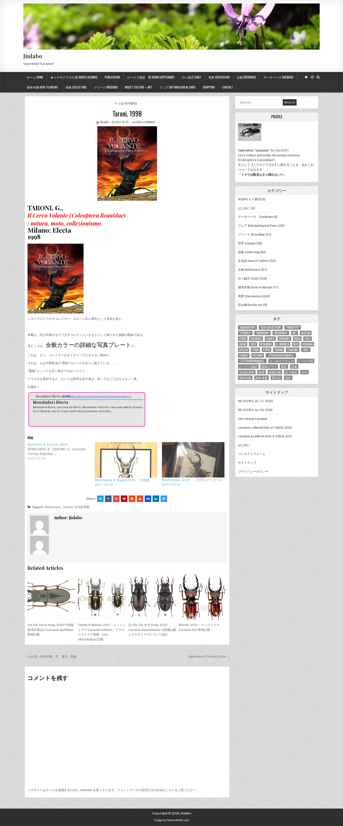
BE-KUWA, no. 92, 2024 (255, 410)
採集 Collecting (76, 87)
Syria (266, 350)
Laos (253, 344)
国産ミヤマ (269, 366)
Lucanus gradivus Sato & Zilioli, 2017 (265, 436)
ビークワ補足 (248, 366)
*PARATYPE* (293, 327)
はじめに (244, 208)
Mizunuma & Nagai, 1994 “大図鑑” (123, 480)
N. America (282, 344)
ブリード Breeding (106, 87)
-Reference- (52, 507)
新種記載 (275, 372)
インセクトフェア (282, 361)
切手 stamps (247, 243)
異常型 (276, 377)
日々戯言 (291, 372)
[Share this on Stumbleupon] (140, 498)
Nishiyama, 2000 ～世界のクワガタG (192, 480)
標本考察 (262, 377)
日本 (304, 372)
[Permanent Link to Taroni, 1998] (127, 163)
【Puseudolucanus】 (281, 355)
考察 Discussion (219, 77)
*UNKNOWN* (263, 333)
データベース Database (278, 77)
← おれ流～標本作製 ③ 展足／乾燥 (50, 656)
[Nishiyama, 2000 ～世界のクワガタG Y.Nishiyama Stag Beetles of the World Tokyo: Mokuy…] (193, 460)
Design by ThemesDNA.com (171, 820)
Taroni (68, 507)
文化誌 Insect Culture (253, 261)
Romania (307, 344)
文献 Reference (246, 77)
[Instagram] (312, 77)
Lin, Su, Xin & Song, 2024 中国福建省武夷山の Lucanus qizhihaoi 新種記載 (51, 629)
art (294, 333)
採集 (294, 366)
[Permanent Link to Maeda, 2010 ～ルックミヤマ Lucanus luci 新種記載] (203, 596)
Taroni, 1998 (127, 113)
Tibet (305, 350)
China (242, 338)
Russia (243, 350)
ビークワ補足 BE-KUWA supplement (151, 77)
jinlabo (104, 122)
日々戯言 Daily (191, 77)
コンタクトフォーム (251, 454)
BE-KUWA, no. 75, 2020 (255, 401)
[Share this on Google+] (116, 498)
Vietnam (257, 355)
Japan (242, 344)
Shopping (209, 87)
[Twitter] (306, 77)
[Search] (318, 77)
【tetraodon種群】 (252, 361)
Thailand (292, 350)
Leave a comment (145, 122)
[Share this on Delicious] (164, 498)
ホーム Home (35, 77)
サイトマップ (247, 462)
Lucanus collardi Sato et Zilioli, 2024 (265, 427)
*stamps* (245, 333)
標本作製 (245, 377)
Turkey (243, 355)
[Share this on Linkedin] (156, 498)
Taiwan (278, 350)
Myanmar (266, 344)
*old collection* (270, 327)
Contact (227, 87)
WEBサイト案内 (249, 199)
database (256, 338)
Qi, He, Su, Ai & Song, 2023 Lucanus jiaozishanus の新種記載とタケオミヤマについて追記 (152, 629)
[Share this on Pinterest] (124, 498)
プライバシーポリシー (253, 471)
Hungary (284, 338)
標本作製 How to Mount (255, 287)
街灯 (288, 377)
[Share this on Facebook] (108, 498)
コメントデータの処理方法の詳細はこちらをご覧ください (156, 790)
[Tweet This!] (100, 498)
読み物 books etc (250, 305)
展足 (284, 366)
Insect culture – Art (138, 87)
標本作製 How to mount (42, 87)
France (270, 338)
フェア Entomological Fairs (177, 87)
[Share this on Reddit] (132, 498)
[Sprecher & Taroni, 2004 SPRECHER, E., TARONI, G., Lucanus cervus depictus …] (61, 451)
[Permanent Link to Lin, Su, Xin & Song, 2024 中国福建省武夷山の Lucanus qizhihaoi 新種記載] (51, 596)
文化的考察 (82, 507)
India (297, 338)
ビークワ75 (305, 361)
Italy (307, 338)
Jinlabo (32, 56)
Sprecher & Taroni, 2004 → (209, 656)
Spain (255, 350)
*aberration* (247, 327)
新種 (262, 372)
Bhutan (305, 333)
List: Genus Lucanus (252, 418)
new (295, 344)
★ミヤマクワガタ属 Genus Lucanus (74, 77)
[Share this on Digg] (148, 498)
